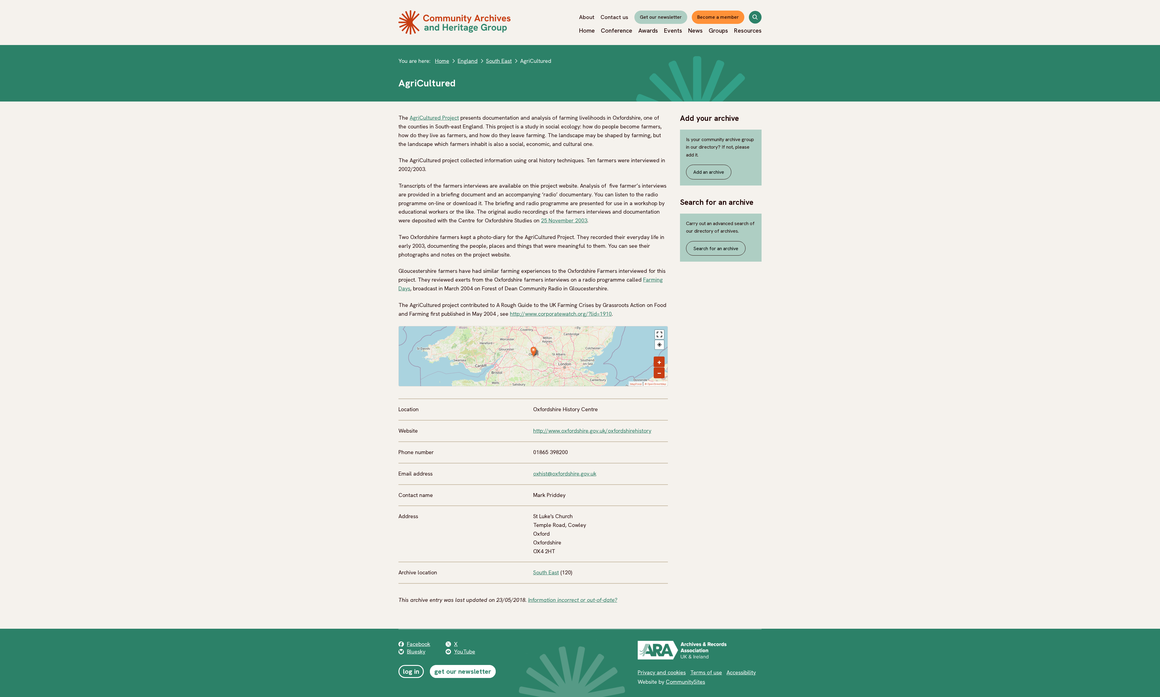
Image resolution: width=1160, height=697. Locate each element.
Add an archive (708, 172)
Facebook (418, 644)
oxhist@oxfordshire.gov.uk (564, 473)
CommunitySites (685, 681)
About (586, 17)
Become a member (718, 17)
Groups (718, 30)
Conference (616, 30)
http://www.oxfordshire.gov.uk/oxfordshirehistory (592, 430)
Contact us (614, 17)
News (695, 30)
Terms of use (706, 672)
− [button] (659, 373)
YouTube (464, 651)
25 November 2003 (564, 220)
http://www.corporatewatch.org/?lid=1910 (561, 313)
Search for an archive (715, 248)
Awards (648, 30)
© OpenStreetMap (655, 384)
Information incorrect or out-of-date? (572, 599)
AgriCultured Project (434, 117)
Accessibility (741, 672)
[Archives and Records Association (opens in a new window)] (682, 650)
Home (587, 30)
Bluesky (416, 651)
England (468, 60)
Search (755, 18)
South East (499, 60)
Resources (748, 30)
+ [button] (659, 362)
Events (673, 30)
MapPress (636, 384)
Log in (411, 671)
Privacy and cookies (662, 672)
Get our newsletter (661, 17)
